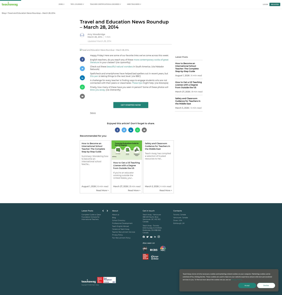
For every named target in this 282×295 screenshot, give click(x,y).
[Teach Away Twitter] (147, 237)
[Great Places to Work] (106, 280)
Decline (266, 285)
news (93, 113)
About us (115, 215)
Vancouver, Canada (180, 218)
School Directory (118, 220)
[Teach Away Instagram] (159, 237)
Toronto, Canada (179, 215)
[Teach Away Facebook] (144, 237)
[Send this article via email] (85, 96)
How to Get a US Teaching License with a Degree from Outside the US (188, 85)
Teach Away (95, 285)
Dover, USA (177, 220)
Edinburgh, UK (179, 223)
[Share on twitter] (85, 68)
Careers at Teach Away (120, 229)
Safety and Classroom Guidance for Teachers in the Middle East (187, 101)
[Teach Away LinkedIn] (155, 237)
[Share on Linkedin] (85, 77)
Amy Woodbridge (96, 34)
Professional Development (122, 223)
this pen (94, 76)
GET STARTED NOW (131, 105)
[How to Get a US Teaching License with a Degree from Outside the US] (127, 159)
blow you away (97, 90)
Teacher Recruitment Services (123, 232)
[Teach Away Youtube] (151, 237)
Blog (4, 13)
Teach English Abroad (120, 226)
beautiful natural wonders (120, 66)
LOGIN (265, 4)
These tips (137, 83)
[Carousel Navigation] (105, 211)
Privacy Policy (117, 235)
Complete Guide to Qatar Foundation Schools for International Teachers (91, 217)
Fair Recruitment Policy (121, 238)
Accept (247, 285)
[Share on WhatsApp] (85, 87)
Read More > (102, 190)
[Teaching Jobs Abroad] (89, 281)
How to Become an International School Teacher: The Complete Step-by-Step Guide (187, 67)
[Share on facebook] (85, 59)
